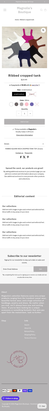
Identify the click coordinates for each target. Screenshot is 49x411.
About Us (27, 328)
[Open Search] (41, 10)
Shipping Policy (29, 335)
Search (26, 325)
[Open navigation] (7, 10)
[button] (24, 85)
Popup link (28, 153)
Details (6, 144)
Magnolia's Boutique (24, 10)
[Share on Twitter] (24, 158)
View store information (24, 135)
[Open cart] (45, 10)
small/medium (19, 94)
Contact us (19, 153)
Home (17, 20)
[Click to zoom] (43, 30)
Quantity (24, 109)
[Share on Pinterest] (28, 158)
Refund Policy (29, 331)
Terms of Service (30, 338)
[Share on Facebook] (21, 158)
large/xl (31, 94)
